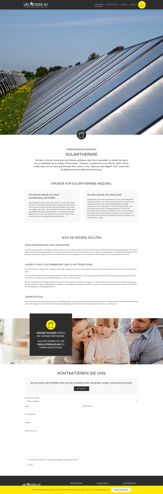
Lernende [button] (124, 4)
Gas (130, 250)
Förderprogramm (112, 4)
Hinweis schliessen (121, 489)
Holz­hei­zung (118, 250)
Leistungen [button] (99, 4)
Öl (124, 250)
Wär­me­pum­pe (108, 250)
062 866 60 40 (81, 388)
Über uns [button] (133, 4)
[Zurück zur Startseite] (35, 4)
